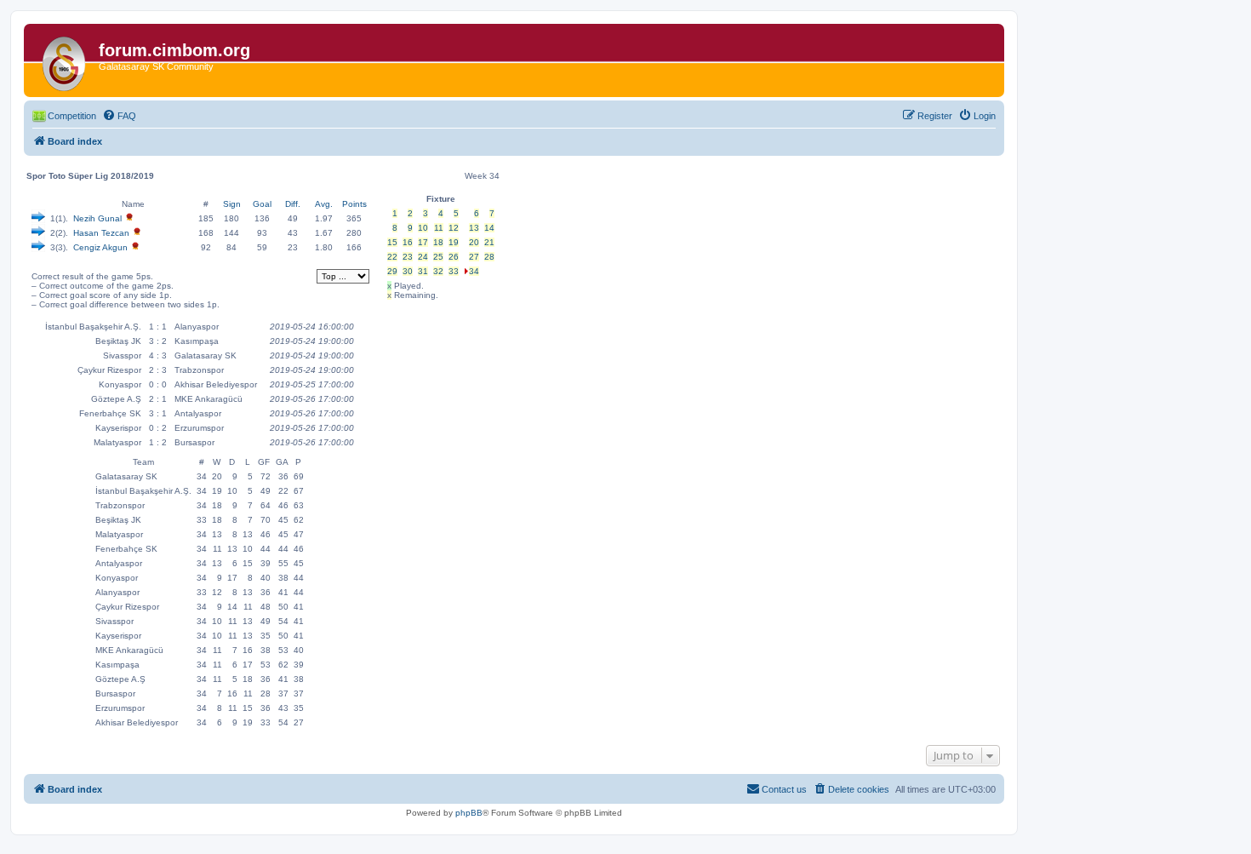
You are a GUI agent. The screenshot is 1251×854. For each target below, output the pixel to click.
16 (408, 242)
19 (453, 242)
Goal (262, 204)
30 (408, 271)
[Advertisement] (438, 411)
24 (423, 256)
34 (474, 271)
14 (489, 227)
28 (489, 256)
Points (354, 204)
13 (474, 227)
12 (453, 227)
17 (423, 242)
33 (453, 271)
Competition (72, 116)
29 (392, 271)
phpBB (469, 812)
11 (438, 227)
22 (392, 256)
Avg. (324, 204)
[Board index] (63, 60)
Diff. (292, 204)
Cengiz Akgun (100, 247)
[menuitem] (119, 116)
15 (392, 242)
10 (423, 227)
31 (423, 271)
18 (438, 242)
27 (474, 256)
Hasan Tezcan (101, 233)
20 (474, 242)
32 (438, 271)
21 (489, 242)
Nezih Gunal (97, 218)
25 (438, 256)
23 (408, 256)
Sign (232, 204)
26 (453, 256)
